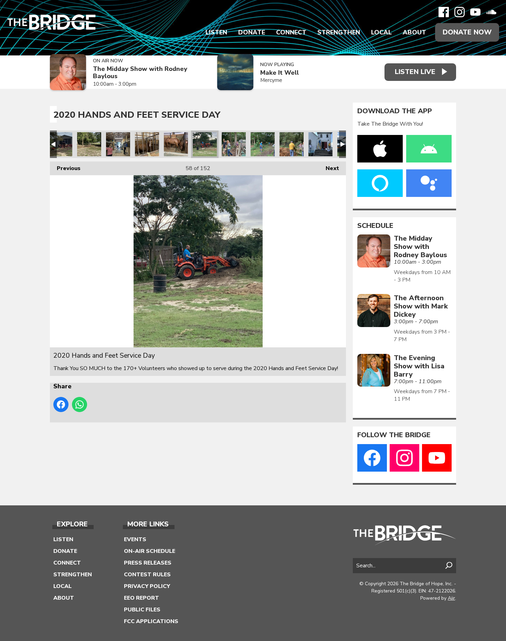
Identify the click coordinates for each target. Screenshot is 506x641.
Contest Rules (147, 574)
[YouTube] (475, 12)
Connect (291, 32)
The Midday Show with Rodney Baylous (140, 72)
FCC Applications (151, 621)
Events (135, 539)
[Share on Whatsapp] (79, 404)
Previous (65, 168)
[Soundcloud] (491, 12)
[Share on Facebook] (60, 404)
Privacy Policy (147, 586)
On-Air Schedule (149, 551)
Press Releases (147, 563)
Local (381, 32)
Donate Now (467, 32)
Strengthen (338, 32)
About (414, 32)
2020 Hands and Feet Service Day (60, 144)
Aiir (451, 598)
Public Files (142, 609)
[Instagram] (459, 12)
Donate (251, 32)
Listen (216, 32)
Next (329, 168)
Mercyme (271, 80)
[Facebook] (444, 12)
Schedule (375, 225)
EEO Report (141, 598)
